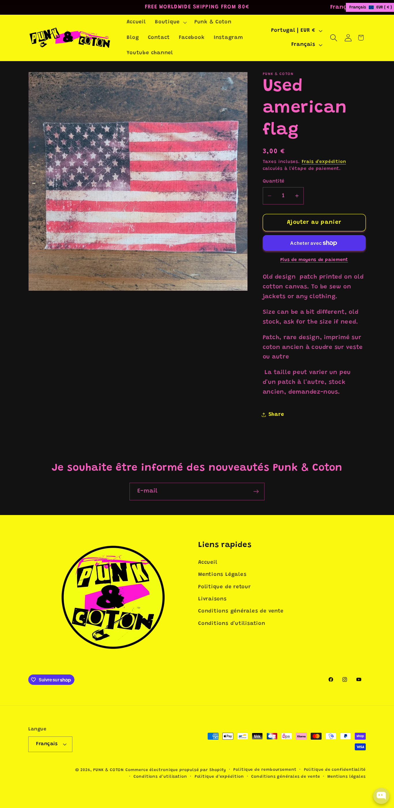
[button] (170, 22)
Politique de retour (224, 587)
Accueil (207, 562)
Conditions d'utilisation (231, 623)
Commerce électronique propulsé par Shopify (175, 770)
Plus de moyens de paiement (314, 260)
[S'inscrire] (256, 491)
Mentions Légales (222, 575)
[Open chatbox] (381, 796)
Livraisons (212, 599)
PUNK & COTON (108, 770)
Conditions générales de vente (241, 611)
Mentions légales (346, 777)
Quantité (273, 181)
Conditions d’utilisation (160, 777)
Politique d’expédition (219, 777)
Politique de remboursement (265, 770)
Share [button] (276, 414)
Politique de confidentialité (335, 770)
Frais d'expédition (324, 162)
